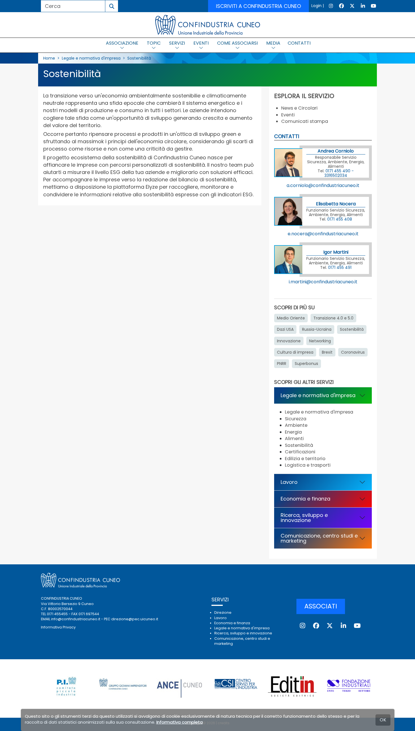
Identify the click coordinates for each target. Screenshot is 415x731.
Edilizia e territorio (305, 458)
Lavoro (289, 482)
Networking (320, 341)
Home (49, 58)
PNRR (281, 363)
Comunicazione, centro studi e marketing (319, 538)
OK (383, 720)
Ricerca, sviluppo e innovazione (304, 518)
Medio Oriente (291, 318)
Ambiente (296, 425)
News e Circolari (299, 108)
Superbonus (306, 363)
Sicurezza (295, 418)
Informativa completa (179, 722)
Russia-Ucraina (316, 329)
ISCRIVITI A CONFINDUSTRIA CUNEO (258, 6)
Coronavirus (353, 352)
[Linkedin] (363, 5)
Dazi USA (285, 329)
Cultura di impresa (295, 352)
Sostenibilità (139, 58)
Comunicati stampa (304, 121)
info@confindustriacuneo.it (75, 619)
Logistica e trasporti (308, 465)
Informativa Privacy (58, 627)
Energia (293, 432)
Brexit (327, 352)
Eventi (288, 115)
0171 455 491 (339, 267)
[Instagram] (331, 5)
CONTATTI (299, 43)
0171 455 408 (339, 219)
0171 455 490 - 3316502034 (339, 173)
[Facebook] (341, 5)
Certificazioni (300, 452)
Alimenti (294, 438)
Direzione (222, 612)
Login (316, 5)
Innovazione (289, 341)
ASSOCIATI (320, 606)
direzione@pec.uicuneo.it (134, 619)
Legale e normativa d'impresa (91, 58)
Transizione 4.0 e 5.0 (333, 318)
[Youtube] (373, 5)
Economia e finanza (305, 498)
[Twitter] (352, 5)
